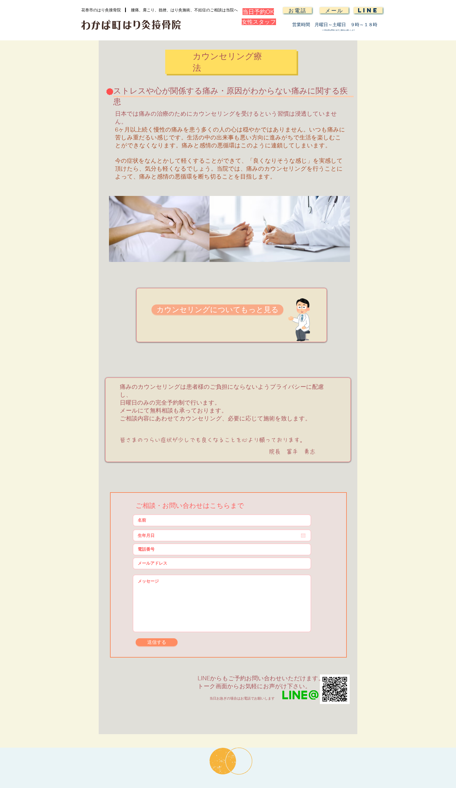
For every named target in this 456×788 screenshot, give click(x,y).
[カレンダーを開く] (303, 535)
